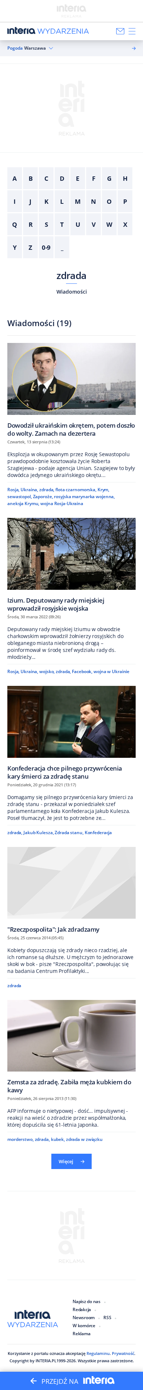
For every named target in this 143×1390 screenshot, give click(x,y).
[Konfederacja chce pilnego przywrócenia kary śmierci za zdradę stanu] (71, 733)
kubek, (58, 1139)
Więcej (66, 1161)
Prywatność (123, 1353)
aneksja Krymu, (23, 503)
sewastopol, (19, 496)
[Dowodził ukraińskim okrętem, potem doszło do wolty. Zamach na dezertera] (71, 390)
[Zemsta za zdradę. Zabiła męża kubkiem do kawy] (71, 1047)
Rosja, (13, 489)
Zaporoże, (43, 496)
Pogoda (15, 48)
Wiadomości (71, 291)
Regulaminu (98, 1353)
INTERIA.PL (46, 1360)
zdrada (71, 275)
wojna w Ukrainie (111, 671)
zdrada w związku (84, 1139)
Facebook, (82, 671)
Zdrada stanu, (69, 832)
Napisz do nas (86, 1301)
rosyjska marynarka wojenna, (84, 496)
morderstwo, (20, 1139)
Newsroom (84, 1317)
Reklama (81, 1333)
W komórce (84, 1325)
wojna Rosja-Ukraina (61, 503)
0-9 (46, 247)
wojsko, (47, 671)
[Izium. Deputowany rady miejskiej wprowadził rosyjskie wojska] (71, 565)
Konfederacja (98, 832)
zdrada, (46, 489)
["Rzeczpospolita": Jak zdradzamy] (71, 890)
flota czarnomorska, (75, 489)
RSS (107, 1317)
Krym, (103, 489)
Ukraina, (29, 489)
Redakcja (82, 1309)
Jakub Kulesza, (38, 832)
